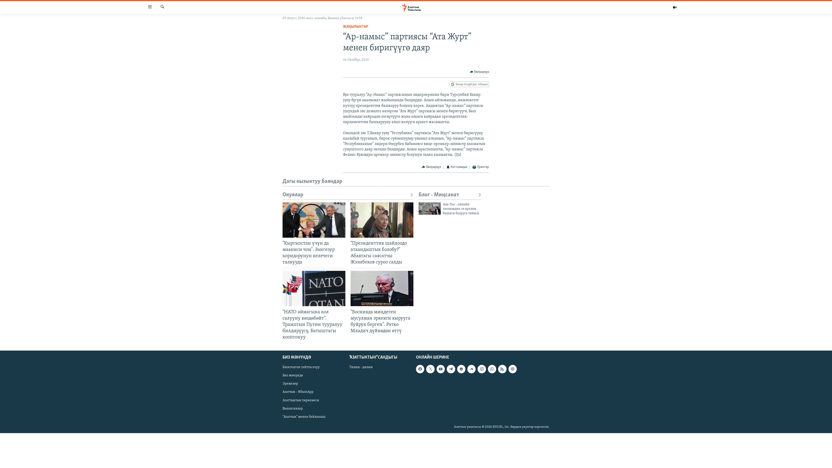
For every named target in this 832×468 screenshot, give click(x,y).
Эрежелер (290, 384)
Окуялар (293, 195)
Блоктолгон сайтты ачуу (301, 367)
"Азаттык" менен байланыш (304, 417)
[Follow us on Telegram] (451, 369)
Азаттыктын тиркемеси (301, 400)
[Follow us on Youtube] (441, 369)
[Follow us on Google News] (461, 369)
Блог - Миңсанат (439, 195)
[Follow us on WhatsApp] (492, 369)
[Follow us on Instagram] (482, 369)
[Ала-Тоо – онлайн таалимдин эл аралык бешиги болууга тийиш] (430, 208)
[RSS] (502, 369)
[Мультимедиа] (674, 7)
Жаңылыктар (355, 27)
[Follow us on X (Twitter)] (430, 369)
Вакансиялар (293, 408)
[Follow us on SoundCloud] (471, 369)
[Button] (479, 72)
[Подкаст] (513, 369)
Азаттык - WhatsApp (298, 392)
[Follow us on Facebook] (420, 369)
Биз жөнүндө (293, 375)
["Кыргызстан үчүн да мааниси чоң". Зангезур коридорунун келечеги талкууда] (314, 220)
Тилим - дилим (361, 367)
